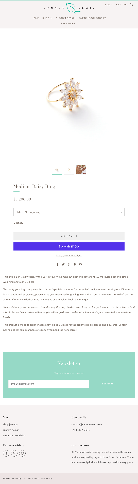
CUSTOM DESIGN (66, 18)
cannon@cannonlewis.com (87, 424)
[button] (57, 170)
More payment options (69, 255)
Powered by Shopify (12, 478)
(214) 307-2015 (81, 430)
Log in (109, 4)
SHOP (45, 18)
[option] (69, 97)
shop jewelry (10, 424)
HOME (35, 18)
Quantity (18, 222)
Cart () (121, 4)
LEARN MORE (67, 23)
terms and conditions (15, 435)
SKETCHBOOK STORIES (92, 18)
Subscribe (107, 383)
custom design (11, 430)
